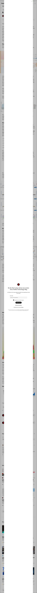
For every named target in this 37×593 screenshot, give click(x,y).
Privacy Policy (27, 309)
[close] (31, 1)
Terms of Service (22, 309)
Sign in (22, 307)
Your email (11, 295)
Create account (18, 302)
